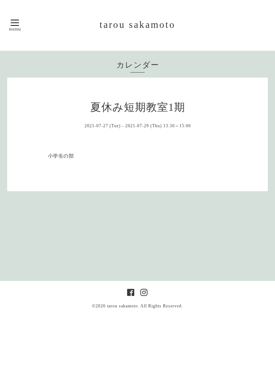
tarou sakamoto (137, 24)
